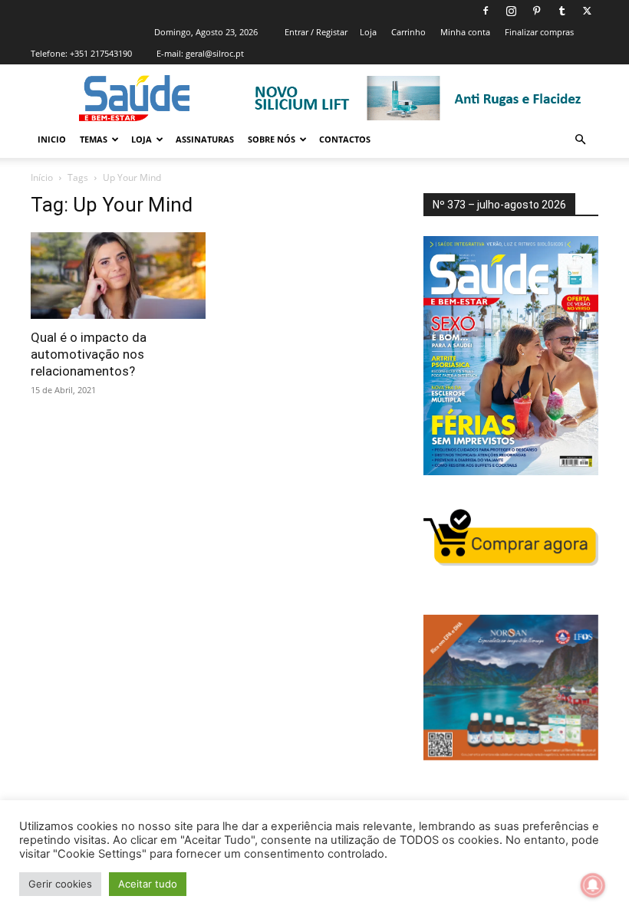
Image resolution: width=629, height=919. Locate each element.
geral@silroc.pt (215, 53)
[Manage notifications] (593, 885)
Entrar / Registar (316, 32)
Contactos (344, 139)
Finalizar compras (539, 32)
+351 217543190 (101, 53)
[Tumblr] (561, 10)
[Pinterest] (536, 10)
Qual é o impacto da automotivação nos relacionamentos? (89, 354)
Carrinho (408, 32)
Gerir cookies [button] (60, 884)
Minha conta (465, 32)
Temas (93, 139)
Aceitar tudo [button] (147, 884)
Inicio (52, 139)
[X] (586, 10)
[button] (579, 140)
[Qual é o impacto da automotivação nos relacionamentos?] (118, 275)
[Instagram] (510, 10)
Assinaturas (205, 139)
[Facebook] (485, 10)
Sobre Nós (271, 139)
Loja (368, 32)
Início (42, 177)
